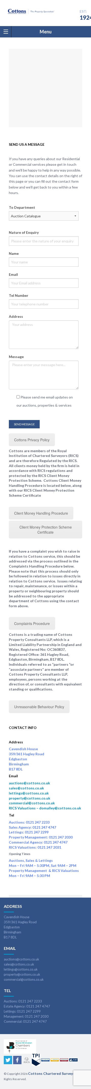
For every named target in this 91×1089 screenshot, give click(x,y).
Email (13, 274)
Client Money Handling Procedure (41, 513)
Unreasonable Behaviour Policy (39, 706)
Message (16, 356)
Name (14, 253)
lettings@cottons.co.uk (29, 793)
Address (16, 316)
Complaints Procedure (32, 623)
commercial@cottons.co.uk (32, 803)
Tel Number (18, 295)
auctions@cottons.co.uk (29, 783)
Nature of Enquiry (24, 232)
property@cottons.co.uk (29, 798)
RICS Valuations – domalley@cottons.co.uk (45, 808)
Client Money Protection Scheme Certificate (45, 530)
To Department (22, 207)
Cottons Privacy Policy (32, 439)
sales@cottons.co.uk (26, 788)
